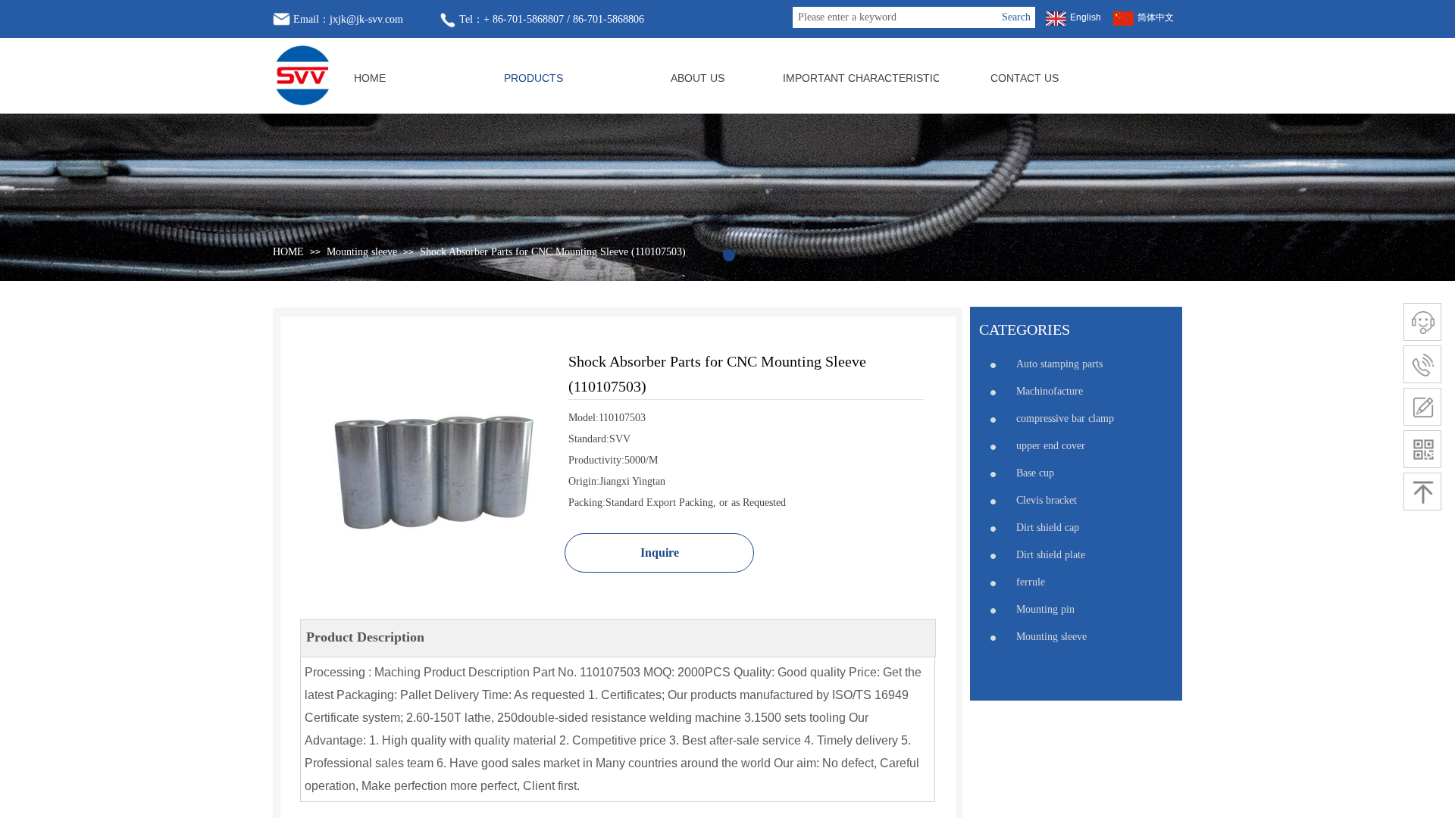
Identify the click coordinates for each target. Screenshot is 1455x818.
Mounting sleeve (362, 252)
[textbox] (895, 17)
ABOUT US (697, 78)
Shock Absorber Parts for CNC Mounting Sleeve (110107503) (553, 252)
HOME (370, 78)
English (1085, 17)
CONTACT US (1024, 78)
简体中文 (1155, 17)
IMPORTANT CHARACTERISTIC (861, 78)
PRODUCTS (533, 78)
